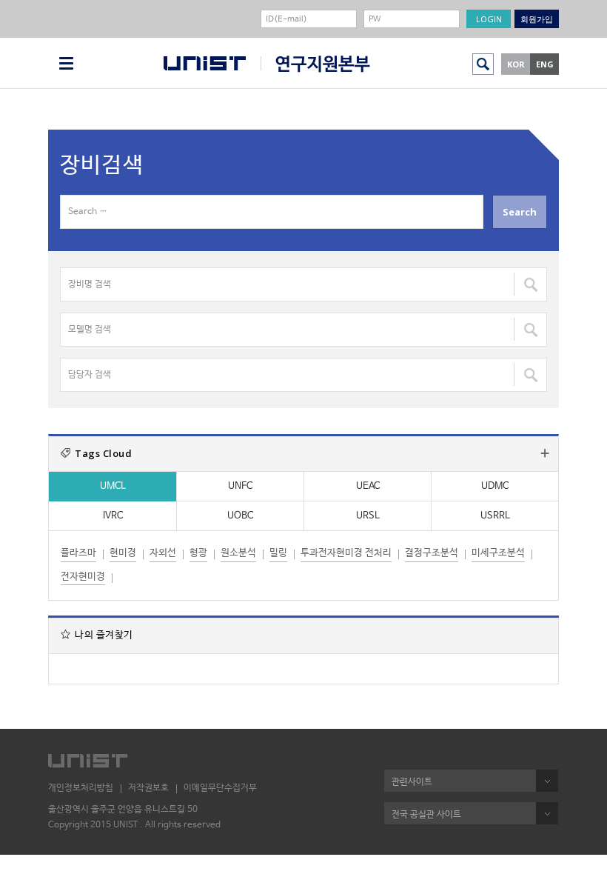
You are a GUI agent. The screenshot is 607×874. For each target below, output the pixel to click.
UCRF (315, 64)
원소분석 (238, 552)
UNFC (240, 486)
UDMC (495, 486)
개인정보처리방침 (80, 788)
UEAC (368, 486)
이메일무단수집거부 (220, 788)
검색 (483, 64)
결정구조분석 (431, 552)
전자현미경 (83, 576)
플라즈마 (78, 552)
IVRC (113, 515)
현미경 (123, 552)
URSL (368, 515)
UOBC (240, 515)
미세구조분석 (498, 552)
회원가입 (536, 18)
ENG (545, 64)
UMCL (113, 486)
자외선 (163, 552)
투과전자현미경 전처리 (346, 552)
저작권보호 (148, 788)
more (544, 453)
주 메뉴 (66, 63)
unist (205, 63)
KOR (516, 64)
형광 (198, 552)
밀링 (278, 552)
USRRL (495, 515)
